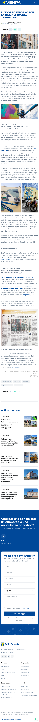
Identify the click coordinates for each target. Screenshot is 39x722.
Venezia (4, 297)
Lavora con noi (25, 672)
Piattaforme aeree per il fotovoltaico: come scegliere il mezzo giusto (9, 496)
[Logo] (10, 644)
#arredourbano (7, 381)
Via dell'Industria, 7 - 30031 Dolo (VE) (14, 649)
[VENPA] (12, 2)
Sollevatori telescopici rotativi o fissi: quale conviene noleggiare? (9, 424)
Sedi (2, 669)
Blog (2, 675)
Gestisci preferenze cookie (29, 695)
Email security (25, 675)
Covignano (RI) (27, 295)
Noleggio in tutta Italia (8, 672)
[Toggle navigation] (34, 2)
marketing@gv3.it (7, 259)
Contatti (4, 678)
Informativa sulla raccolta (11, 720)
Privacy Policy (25, 608)
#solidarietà (18, 385)
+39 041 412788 (6, 543)
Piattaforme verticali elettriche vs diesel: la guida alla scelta (9, 459)
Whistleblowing (6, 697)
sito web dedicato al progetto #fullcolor (18, 277)
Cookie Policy (25, 689)
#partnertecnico (7, 385)
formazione (15, 367)
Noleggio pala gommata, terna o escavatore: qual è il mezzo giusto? (9, 442)
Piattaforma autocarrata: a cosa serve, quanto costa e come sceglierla (9, 477)
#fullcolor (17, 381)
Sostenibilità (24, 669)
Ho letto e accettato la (17, 608)
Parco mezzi (5, 666)
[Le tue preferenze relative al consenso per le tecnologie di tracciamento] (36, 719)
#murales (25, 381)
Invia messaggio (19, 614)
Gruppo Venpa (25, 666)
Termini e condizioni (27, 692)
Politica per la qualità (7, 689)
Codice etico (5, 686)
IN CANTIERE (5, 416)
